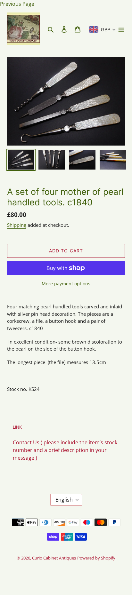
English (64, 499)
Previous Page (17, 3)
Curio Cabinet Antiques (54, 558)
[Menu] (121, 29)
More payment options (66, 284)
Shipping (16, 225)
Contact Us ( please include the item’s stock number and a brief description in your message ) (65, 450)
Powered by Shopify (96, 558)
